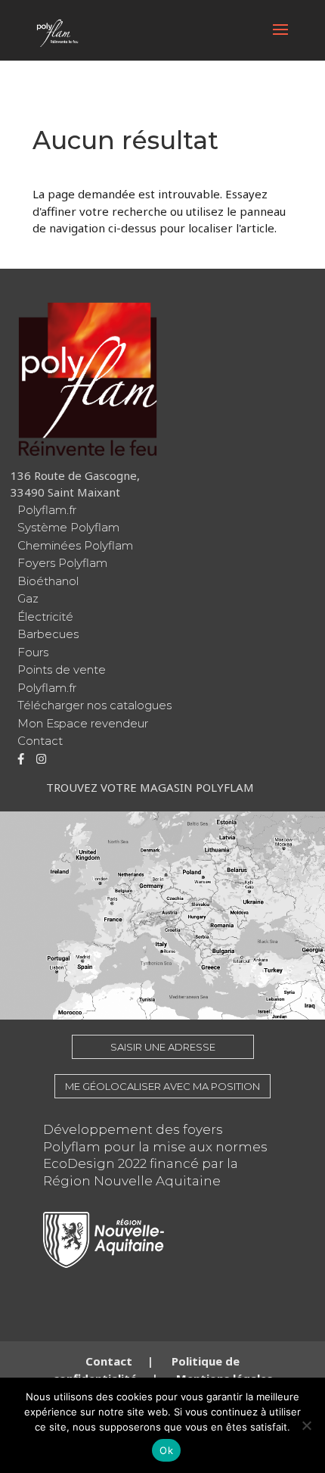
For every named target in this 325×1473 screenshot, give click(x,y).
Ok (166, 1450)
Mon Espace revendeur (82, 723)
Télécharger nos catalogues (94, 705)
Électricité (45, 616)
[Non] (306, 1425)
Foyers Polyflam (62, 563)
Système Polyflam (68, 527)
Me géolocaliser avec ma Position (162, 1086)
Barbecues (48, 634)
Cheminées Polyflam (75, 545)
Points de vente (61, 669)
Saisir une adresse (162, 1047)
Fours (32, 652)
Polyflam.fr (46, 510)
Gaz (28, 598)
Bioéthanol (48, 581)
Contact (40, 740)
